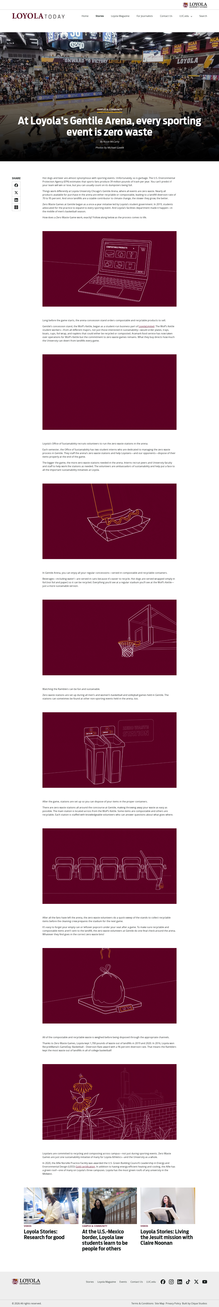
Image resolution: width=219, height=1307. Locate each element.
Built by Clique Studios (194, 1303)
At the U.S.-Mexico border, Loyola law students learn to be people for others (105, 1240)
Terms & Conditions (142, 1303)
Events (123, 1281)
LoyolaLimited (146, 326)
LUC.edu (184, 16)
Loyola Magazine (120, 16)
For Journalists (145, 16)
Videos (27, 1225)
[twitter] (16, 192)
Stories (100, 16)
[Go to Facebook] (163, 1281)
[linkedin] (16, 200)
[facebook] (16, 185)
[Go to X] (196, 1281)
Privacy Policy (173, 1303)
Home (85, 16)
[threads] (16, 207)
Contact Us (166, 16)
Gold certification (85, 1166)
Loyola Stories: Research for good (44, 1234)
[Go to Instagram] (171, 1281)
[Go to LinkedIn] (179, 1281)
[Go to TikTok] (188, 1281)
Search (203, 16)
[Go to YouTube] (204, 1281)
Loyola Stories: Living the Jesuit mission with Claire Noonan (166, 1237)
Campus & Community (109, 109)
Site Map (159, 1303)
